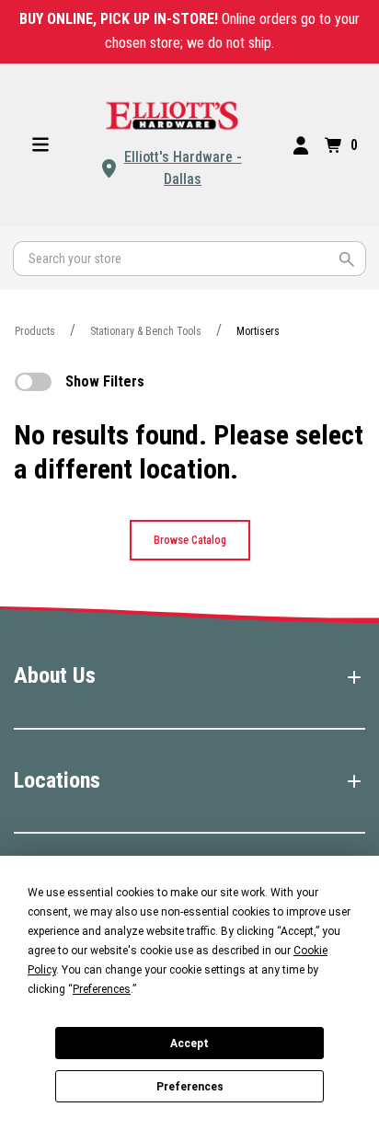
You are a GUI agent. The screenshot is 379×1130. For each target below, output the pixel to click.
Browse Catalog (190, 540)
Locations (57, 780)
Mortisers (258, 331)
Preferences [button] (102, 989)
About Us (55, 675)
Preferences (190, 1086)
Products (35, 331)
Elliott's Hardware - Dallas (183, 168)
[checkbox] (33, 382)
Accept (189, 1043)
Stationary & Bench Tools (145, 331)
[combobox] (189, 258)
